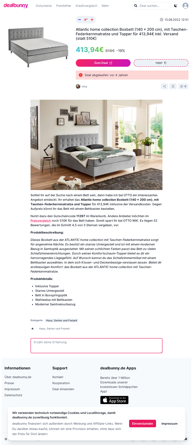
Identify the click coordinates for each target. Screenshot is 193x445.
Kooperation (61, 383)
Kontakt (57, 377)
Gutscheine (44, 6)
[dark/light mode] (175, 5)
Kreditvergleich (86, 6)
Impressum (170, 423)
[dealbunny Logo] (17, 5)
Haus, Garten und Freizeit (54, 328)
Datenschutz (13, 395)
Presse (9, 383)
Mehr (105, 6)
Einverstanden (142, 423)
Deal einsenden (63, 389)
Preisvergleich (41, 220)
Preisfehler (63, 6)
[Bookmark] (173, 86)
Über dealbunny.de (18, 377)
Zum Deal (101, 63)
